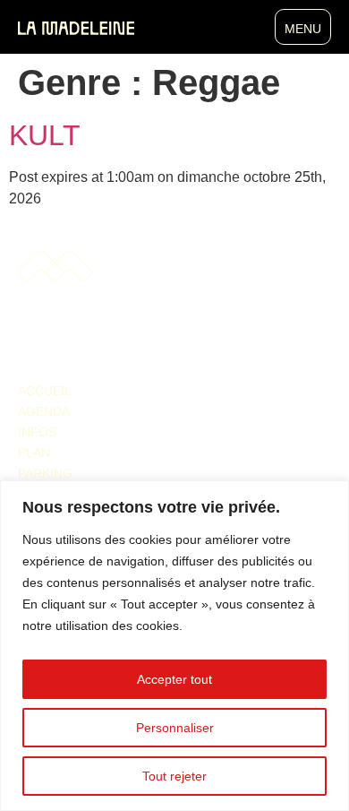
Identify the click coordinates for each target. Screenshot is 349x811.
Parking (45, 473)
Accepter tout (174, 679)
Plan (34, 452)
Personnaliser (175, 727)
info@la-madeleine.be (72, 343)
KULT (45, 135)
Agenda (44, 411)
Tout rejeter (174, 776)
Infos (37, 432)
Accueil (45, 391)
